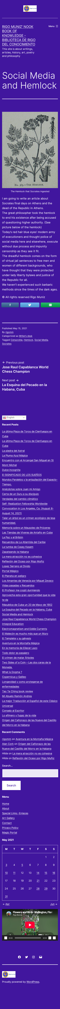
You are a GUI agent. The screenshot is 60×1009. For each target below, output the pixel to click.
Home (5, 803)
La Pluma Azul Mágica (15, 455)
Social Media (41, 339)
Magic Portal (9, 832)
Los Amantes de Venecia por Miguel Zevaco (27, 580)
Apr (7, 904)
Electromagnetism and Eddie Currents (24, 628)
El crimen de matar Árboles (18, 657)
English (10, 417)
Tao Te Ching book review (17, 691)
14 (38, 872)
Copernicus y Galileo (14, 676)
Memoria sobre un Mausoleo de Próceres (26, 527)
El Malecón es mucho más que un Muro (25, 633)
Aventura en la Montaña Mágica (20, 643)
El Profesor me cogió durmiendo (21, 590)
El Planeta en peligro (14, 575)
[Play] (5, 937)
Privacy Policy (10, 827)
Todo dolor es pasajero (15, 652)
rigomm (9, 332)
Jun (52, 904)
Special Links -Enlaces (15, 813)
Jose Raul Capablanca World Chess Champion (29, 619)
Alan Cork (8, 743)
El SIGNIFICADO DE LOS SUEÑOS (22, 474)
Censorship (17, 339)
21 (38, 880)
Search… (7, 765)
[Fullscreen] (54, 937)
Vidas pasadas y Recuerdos (18, 585)
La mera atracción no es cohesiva (22, 556)
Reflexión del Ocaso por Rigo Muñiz (23, 561)
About (5, 808)
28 (37, 888)
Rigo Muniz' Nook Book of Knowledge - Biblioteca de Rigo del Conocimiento (18, 35)
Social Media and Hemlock (17, 614)
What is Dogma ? (12, 672)
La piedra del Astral (13, 450)
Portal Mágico (10, 570)
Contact (7, 822)
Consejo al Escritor (13, 710)
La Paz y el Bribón (12, 537)
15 (46, 872)
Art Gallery (8, 818)
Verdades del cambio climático (20, 498)
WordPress (33, 981)
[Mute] (49, 937)
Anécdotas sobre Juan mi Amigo (21, 489)
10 (6, 872)
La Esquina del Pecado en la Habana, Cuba (27, 609)
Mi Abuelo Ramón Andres (17, 696)
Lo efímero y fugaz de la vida (19, 715)
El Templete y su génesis (16, 638)
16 (53, 872)
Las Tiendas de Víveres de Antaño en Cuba (27, 532)
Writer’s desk (25, 336)
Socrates (6, 343)
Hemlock (28, 339)
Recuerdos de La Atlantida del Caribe (23, 542)
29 (45, 888)
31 (6, 896)
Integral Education (13, 623)
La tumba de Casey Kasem (17, 546)
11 (14, 872)
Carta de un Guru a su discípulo (20, 493)
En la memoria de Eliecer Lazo (19, 647)
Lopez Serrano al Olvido (16, 566)
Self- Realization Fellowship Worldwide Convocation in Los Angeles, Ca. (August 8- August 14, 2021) (28, 508)
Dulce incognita (11, 469)
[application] (30, 925)
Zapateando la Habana (15, 551)
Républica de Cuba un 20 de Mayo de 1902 (27, 604)
